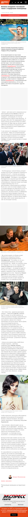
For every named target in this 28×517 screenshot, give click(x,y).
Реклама (20, 504)
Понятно (14, 514)
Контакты (8, 504)
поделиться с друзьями (14, 15)
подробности (11, 66)
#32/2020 (3, 480)
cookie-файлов (22, 511)
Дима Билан (8, 480)
